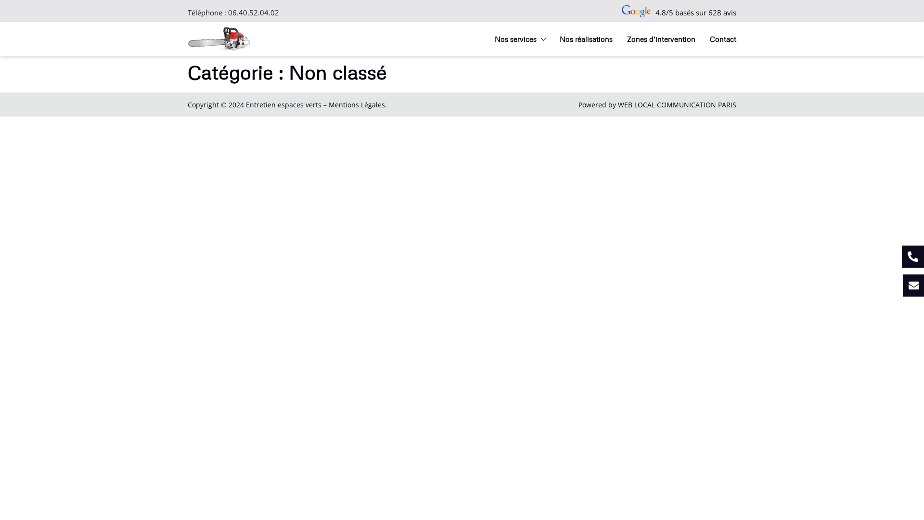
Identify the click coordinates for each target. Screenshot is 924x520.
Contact (723, 39)
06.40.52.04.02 (253, 12)
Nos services (516, 39)
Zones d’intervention (661, 39)
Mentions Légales (357, 104)
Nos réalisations (586, 39)
